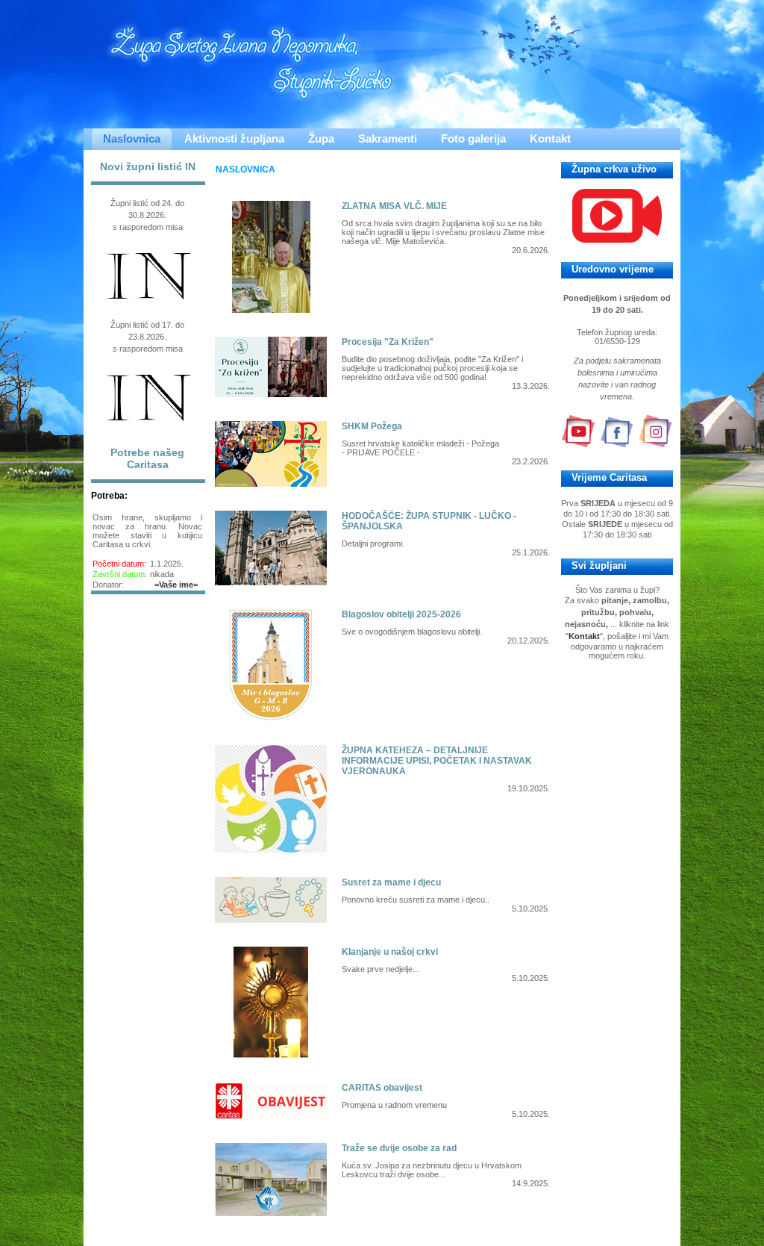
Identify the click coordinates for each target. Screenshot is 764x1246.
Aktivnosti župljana (234, 138)
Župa (321, 138)
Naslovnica (131, 138)
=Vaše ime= (176, 584)
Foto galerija (473, 138)
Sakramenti (387, 138)
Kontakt (550, 138)
